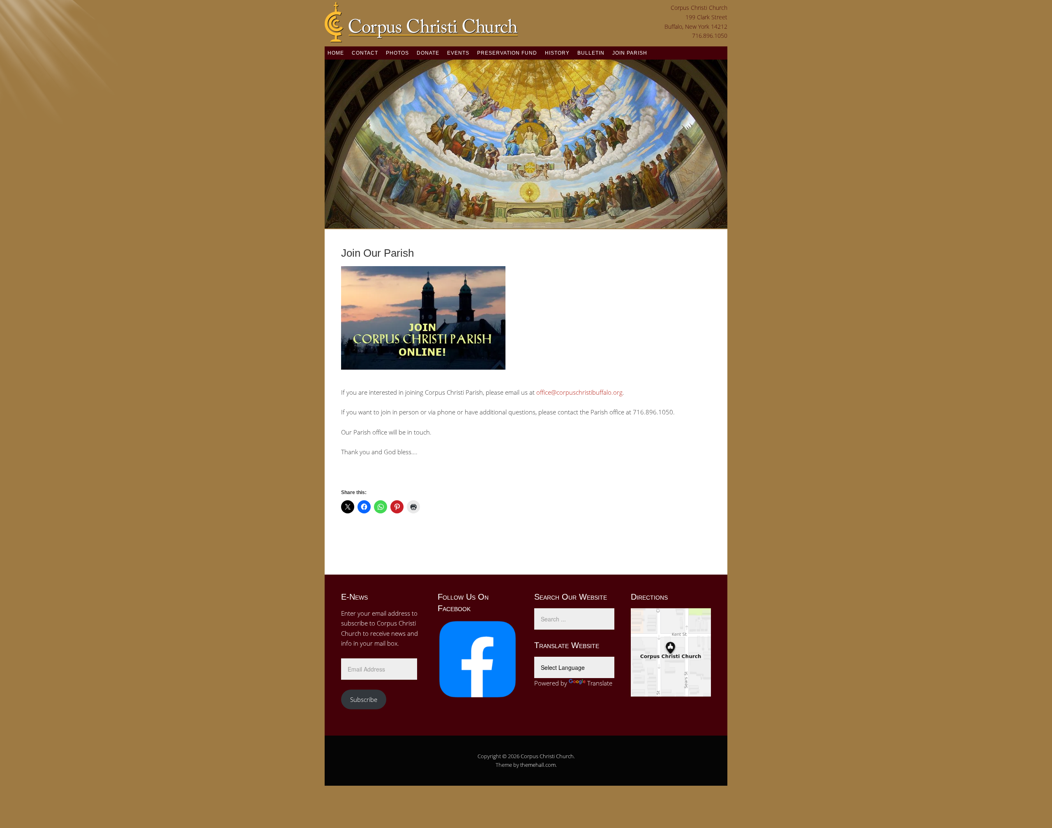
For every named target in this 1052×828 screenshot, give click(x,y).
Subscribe (363, 699)
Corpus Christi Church (547, 756)
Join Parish (629, 53)
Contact (365, 53)
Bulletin (590, 53)
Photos (397, 53)
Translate (599, 683)
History (557, 53)
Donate (428, 53)
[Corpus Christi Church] (421, 37)
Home (336, 53)
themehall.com (538, 764)
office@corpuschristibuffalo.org (579, 392)
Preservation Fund (507, 53)
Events (458, 53)
